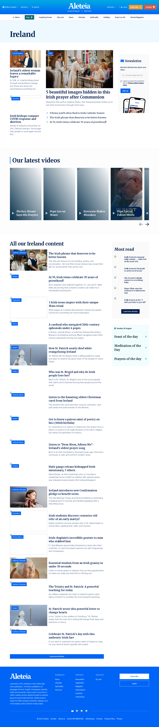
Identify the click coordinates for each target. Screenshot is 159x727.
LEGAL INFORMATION (75, 719)
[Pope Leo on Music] (59, 194)
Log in (125, 7)
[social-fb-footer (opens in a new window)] (77, 711)
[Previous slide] (141, 224)
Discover (60, 17)
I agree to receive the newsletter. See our (134, 83)
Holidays (106, 17)
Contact (99, 719)
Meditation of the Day (127, 348)
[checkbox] (121, 81)
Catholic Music (18, 395)
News (71, 17)
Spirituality (94, 17)
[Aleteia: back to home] (79, 5)
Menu (17, 17)
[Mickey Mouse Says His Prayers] (25, 194)
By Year (99, 679)
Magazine (79, 686)
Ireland (15, 347)
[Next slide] (147, 224)
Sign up (125, 91)
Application (80, 683)
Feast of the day (126, 337)
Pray (28, 17)
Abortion (15, 98)
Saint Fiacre (88, 11)
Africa (14, 324)
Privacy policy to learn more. (133, 84)
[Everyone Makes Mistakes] (93, 194)
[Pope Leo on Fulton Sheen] (126, 194)
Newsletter (80, 679)
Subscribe (134, 7)
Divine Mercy (17, 537)
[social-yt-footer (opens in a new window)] (72, 711)
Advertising (80, 697)
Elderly (15, 276)
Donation (79, 693)
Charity (15, 466)
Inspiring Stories (45, 17)
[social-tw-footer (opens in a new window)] (82, 711)
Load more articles (57, 656)
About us (61, 719)
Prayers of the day (127, 359)
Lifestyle (81, 17)
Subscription (80, 690)
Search (36, 7)
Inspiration (16, 300)
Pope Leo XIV (120, 17)
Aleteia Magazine (137, 17)
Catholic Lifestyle (19, 253)
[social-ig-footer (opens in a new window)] (86, 711)
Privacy (119, 719)
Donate (149, 7)
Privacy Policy (109, 719)
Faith (50, 53)
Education (16, 513)
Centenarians (17, 53)
